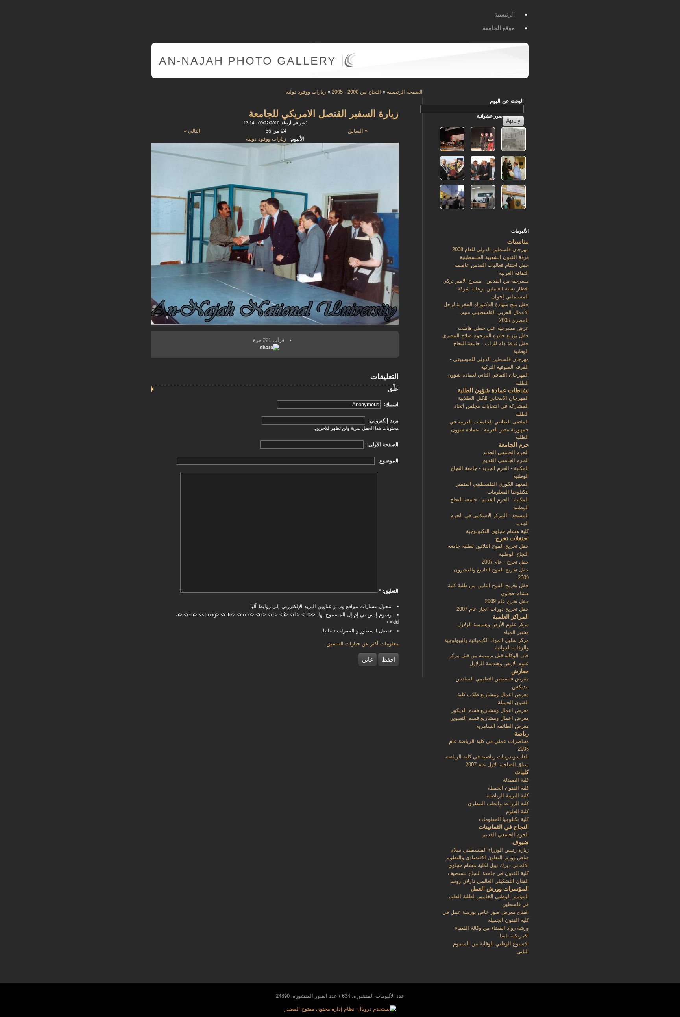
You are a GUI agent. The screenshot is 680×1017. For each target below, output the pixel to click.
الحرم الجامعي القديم (505, 460)
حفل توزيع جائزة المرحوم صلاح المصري (485, 335)
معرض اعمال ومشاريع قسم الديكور (490, 710)
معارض (520, 671)
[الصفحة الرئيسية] (350, 65)
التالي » (192, 131)
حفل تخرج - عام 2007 (505, 562)
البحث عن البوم (507, 101)
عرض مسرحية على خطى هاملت (493, 328)
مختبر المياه (516, 632)
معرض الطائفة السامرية (502, 726)
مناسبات (518, 241)
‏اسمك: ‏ (390, 404)
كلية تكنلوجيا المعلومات (504, 819)
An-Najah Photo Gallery (247, 61)
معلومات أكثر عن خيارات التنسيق (363, 644)
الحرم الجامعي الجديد (506, 452)
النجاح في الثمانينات (504, 826)
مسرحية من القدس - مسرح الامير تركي (486, 281)
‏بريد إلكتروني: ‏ (383, 420)
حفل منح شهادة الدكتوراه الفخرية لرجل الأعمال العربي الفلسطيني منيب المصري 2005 (486, 312)
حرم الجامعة (514, 444)
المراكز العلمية (511, 616)
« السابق (358, 131)
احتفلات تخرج (512, 538)
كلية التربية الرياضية (507, 796)
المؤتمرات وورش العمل (500, 888)
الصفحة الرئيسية (405, 92)
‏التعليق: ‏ (389, 591)
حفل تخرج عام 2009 (507, 601)
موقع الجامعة (498, 27)
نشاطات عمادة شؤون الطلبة (493, 390)
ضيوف (520, 842)
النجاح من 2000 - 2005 (356, 92)
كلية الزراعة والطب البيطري (498, 803)
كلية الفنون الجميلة (508, 788)
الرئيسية (504, 14)
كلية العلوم (517, 811)
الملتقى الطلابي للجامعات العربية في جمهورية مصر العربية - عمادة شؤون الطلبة (489, 429)
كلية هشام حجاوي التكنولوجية (497, 531)
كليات (522, 772)
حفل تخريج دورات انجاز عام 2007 (492, 609)
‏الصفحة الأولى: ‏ (382, 444)
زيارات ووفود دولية (306, 92)
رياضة (521, 733)
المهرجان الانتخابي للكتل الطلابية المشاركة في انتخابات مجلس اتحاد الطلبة (491, 406)
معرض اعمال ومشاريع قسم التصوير (490, 718)
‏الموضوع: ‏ (387, 461)
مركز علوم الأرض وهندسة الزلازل (493, 624)
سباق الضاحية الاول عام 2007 (497, 764)
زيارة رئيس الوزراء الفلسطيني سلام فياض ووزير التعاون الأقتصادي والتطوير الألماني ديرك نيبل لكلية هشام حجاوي (487, 858)
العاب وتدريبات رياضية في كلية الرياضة (487, 757)
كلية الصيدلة (516, 780)
